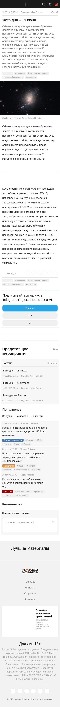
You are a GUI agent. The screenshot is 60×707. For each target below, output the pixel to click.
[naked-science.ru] (47, 691)
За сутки (7, 416)
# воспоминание (22, 492)
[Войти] (56, 4)
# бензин (29, 440)
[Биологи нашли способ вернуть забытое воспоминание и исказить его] (53, 483)
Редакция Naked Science (32, 12)
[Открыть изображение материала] (30, 98)
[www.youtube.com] (26, 691)
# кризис (7, 444)
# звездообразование (13, 77)
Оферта (30, 581)
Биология (8, 492)
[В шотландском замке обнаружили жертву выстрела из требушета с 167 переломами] (53, 457)
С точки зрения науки (13, 440)
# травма (36, 470)
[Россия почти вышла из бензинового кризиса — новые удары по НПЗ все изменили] (53, 431)
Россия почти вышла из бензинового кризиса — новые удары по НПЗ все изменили (24, 431)
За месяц (37, 416)
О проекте (30, 593)
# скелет (7, 470)
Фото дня (8, 73)
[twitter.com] (13, 691)
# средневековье (21, 470)
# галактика (20, 73)
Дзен (30, 315)
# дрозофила (38, 492)
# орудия (31, 466)
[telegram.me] (40, 691)
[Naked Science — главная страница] (16, 4)
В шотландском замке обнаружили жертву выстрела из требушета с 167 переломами (23, 457)
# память (7, 495)
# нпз (16, 444)
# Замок (20, 466)
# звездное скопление (38, 73)
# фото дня (31, 77)
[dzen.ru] (33, 691)
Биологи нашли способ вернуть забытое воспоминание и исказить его (23, 483)
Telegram (30, 308)
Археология (9, 466)
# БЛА (39, 440)
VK (30, 323)
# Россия (26, 444)
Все (55, 349)
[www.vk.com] (19, 691)
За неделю (22, 416)
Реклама (30, 599)
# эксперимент (21, 495)
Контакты (30, 587)
